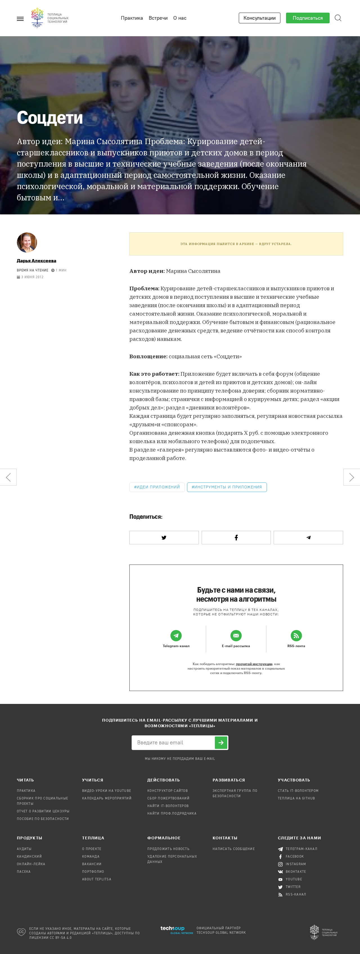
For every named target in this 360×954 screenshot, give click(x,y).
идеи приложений (158, 487)
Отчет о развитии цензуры (43, 811)
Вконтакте (296, 872)
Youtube (294, 879)
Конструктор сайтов (167, 791)
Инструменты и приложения (228, 487)
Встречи (158, 18)
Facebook (295, 856)
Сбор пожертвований (168, 798)
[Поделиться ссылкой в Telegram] (308, 537)
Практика (132, 18)
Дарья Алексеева (36, 260)
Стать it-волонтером (298, 791)
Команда (91, 856)
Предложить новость (168, 849)
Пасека (24, 872)
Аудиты (24, 849)
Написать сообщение (234, 849)
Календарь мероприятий (107, 798)
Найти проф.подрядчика (172, 813)
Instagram (296, 864)
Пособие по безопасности (43, 819)
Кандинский (29, 856)
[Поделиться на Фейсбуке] (236, 537)
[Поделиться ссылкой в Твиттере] (164, 537)
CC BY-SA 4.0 (61, 938)
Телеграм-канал (302, 849)
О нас (179, 18)
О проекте (92, 849)
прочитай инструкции (254, 664)
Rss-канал (296, 894)
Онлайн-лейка (31, 864)
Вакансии (92, 864)
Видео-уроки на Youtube (106, 791)
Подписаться (308, 18)
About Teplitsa (96, 879)
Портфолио (93, 872)
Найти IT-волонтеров (168, 806)
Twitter (293, 887)
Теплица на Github (296, 798)
